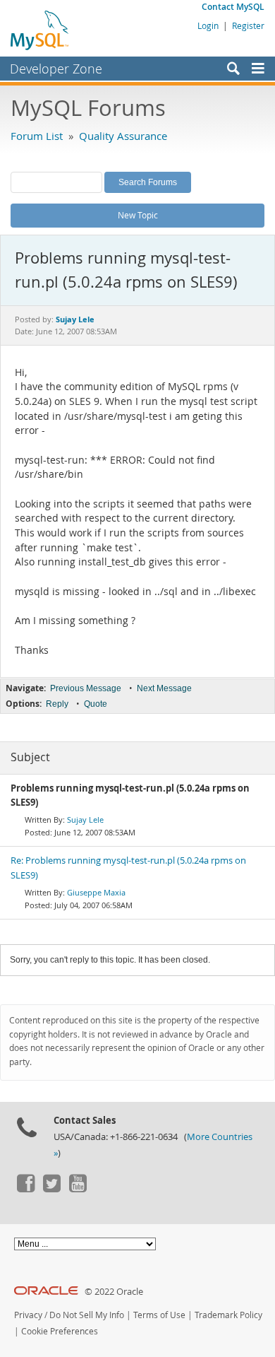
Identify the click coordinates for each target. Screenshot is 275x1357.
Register (248, 25)
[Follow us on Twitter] (51, 1188)
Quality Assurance (123, 136)
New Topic (138, 215)
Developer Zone (56, 68)
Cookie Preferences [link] (59, 1331)
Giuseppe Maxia (96, 892)
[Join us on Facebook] (25, 1188)
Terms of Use (159, 1315)
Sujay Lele (85, 819)
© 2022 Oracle (114, 1292)
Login (208, 25)
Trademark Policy (228, 1315)
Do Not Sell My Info (86, 1315)
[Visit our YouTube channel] (77, 1188)
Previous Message (85, 688)
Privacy (28, 1315)
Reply (57, 704)
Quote (95, 704)
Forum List (37, 136)
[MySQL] (40, 29)
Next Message (164, 688)
